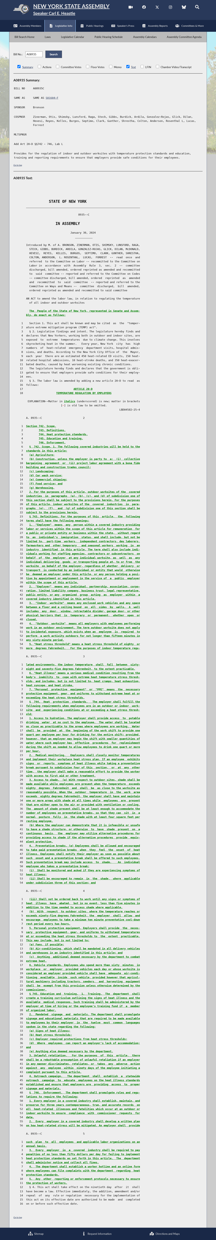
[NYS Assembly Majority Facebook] (144, 7)
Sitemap (39, 1233)
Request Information (99, 1233)
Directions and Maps (167, 1233)
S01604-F (52, 97)
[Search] (197, 7)
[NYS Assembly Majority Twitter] (157, 7)
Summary (27, 67)
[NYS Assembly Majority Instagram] (170, 7)
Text (133, 67)
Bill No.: (18, 54)
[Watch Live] (130, 7)
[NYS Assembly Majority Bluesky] (183, 7)
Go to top (17, 165)
